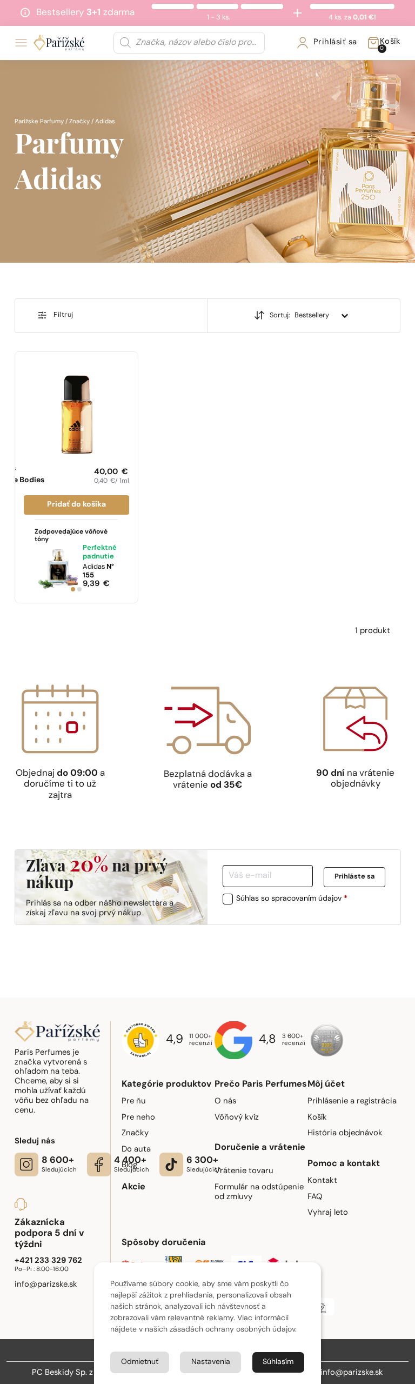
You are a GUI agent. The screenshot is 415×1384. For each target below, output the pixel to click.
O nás (225, 1101)
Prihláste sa (354, 877)
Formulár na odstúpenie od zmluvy (259, 1192)
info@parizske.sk (351, 1373)
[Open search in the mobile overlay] (189, 43)
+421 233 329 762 (48, 1261)
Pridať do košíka (76, 505)
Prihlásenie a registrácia (352, 1101)
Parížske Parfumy (39, 121)
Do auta (136, 1150)
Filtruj (63, 314)
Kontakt (322, 1181)
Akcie (133, 1187)
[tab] (73, 589)
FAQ (315, 1197)
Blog (129, 1165)
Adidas (98, 570)
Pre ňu (134, 1101)
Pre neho (138, 1118)
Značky (79, 121)
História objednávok (345, 1133)
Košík (317, 1118)
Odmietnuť (139, 1362)
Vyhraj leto (327, 1213)
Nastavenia (210, 1362)
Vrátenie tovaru (244, 1171)
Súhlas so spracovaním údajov (291, 899)
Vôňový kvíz (237, 1118)
